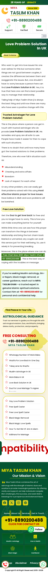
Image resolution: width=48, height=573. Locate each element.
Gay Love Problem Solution (21, 401)
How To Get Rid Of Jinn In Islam (23, 429)
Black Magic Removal (19, 418)
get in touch (37, 513)
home (7, 513)
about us (15, 513)
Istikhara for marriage (19, 434)
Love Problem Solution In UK (26, 46)
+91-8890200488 (29, 291)
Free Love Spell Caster (19, 412)
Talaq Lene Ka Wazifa (19, 366)
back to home (10, 55)
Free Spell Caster (17, 406)
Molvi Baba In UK (16, 377)
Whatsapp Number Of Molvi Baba (24, 355)
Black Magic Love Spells (20, 423)
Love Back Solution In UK (20, 382)
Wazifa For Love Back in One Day (24, 360)
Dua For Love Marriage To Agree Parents (24, 390)
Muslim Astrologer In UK (20, 371)
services (26, 513)
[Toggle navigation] (44, 36)
